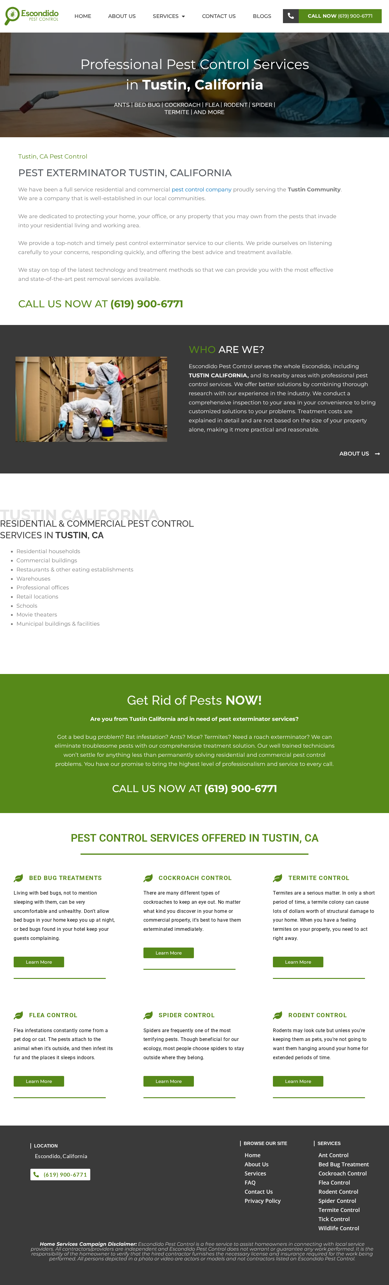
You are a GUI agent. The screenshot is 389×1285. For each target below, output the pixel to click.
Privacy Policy (263, 1200)
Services (166, 16)
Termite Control (339, 1209)
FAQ (250, 1182)
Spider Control (337, 1200)
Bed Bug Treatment (343, 1164)
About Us (122, 16)
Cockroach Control (342, 1173)
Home (82, 16)
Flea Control (334, 1182)
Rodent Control (338, 1191)
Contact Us (219, 16)
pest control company (202, 189)
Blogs (262, 16)
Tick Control (334, 1219)
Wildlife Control (338, 1228)
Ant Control (333, 1155)
